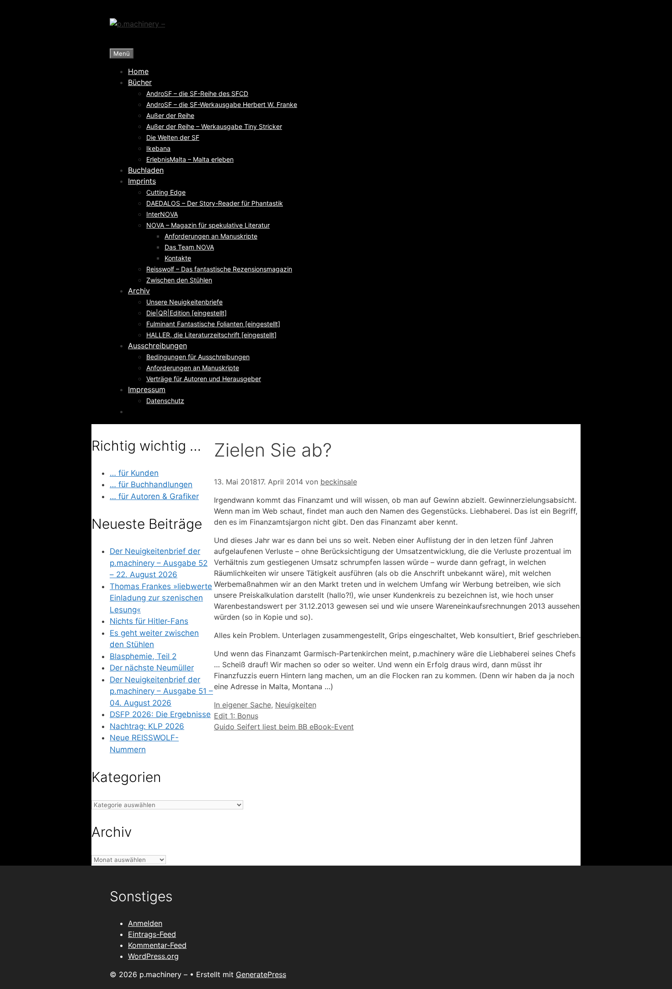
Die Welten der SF (172, 137)
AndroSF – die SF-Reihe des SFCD (197, 93)
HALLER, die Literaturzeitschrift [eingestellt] (211, 335)
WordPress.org (153, 956)
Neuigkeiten (295, 704)
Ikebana (158, 148)
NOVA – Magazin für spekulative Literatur (208, 225)
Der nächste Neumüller (152, 667)
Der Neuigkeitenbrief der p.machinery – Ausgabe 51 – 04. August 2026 (161, 691)
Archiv (139, 290)
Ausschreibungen (157, 345)
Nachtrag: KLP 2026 (147, 726)
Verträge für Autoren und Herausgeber (203, 379)
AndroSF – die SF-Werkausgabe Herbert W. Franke (221, 104)
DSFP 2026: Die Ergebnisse (160, 714)
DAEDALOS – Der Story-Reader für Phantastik (214, 203)
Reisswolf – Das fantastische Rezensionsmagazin (219, 269)
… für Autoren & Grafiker (154, 496)
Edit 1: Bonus (236, 715)
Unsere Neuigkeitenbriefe (184, 302)
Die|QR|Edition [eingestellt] (186, 313)
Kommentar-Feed (157, 945)
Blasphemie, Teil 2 (143, 656)
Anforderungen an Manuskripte (211, 236)
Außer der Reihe (170, 115)
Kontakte (178, 258)
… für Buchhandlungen (151, 484)
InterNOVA (162, 214)
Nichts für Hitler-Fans (149, 621)
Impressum (146, 389)
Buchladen (146, 170)
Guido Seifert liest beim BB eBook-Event (284, 726)
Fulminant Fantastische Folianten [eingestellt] (213, 324)
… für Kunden (134, 473)
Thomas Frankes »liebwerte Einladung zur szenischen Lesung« (161, 598)
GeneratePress (261, 974)
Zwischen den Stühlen (179, 280)
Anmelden (145, 923)
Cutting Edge (166, 192)
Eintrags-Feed (152, 934)
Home (138, 71)
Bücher (140, 82)
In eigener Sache (242, 704)
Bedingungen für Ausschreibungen (198, 357)
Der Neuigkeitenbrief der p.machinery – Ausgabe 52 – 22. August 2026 (159, 563)
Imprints (142, 181)
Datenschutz (165, 400)
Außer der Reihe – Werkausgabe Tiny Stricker (214, 126)
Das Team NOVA (189, 247)
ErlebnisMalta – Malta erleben (190, 159)
